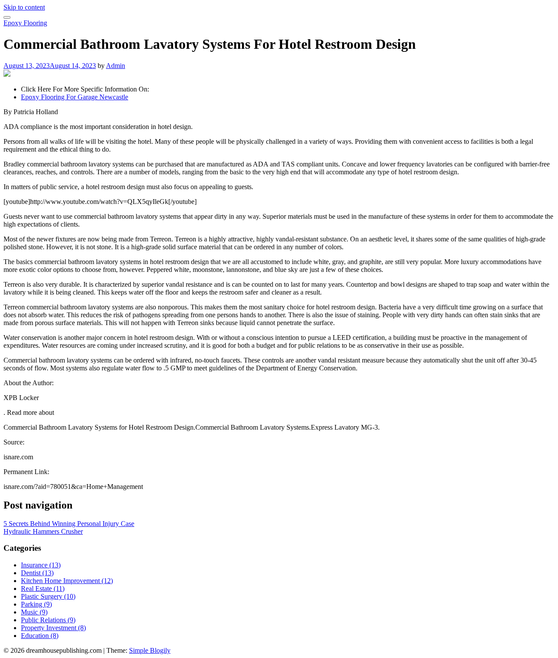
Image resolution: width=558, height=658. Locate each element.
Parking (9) (36, 604)
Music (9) (34, 612)
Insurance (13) (41, 565)
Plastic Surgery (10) (48, 596)
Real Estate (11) (43, 588)
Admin (115, 65)
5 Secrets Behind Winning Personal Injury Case (68, 523)
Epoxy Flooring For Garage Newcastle (74, 97)
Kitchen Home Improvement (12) (67, 580)
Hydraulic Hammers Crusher (43, 531)
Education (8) (39, 635)
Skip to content (24, 7)
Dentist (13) (37, 573)
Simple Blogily (149, 650)
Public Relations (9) (48, 620)
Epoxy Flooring (25, 23)
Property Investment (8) (53, 627)
